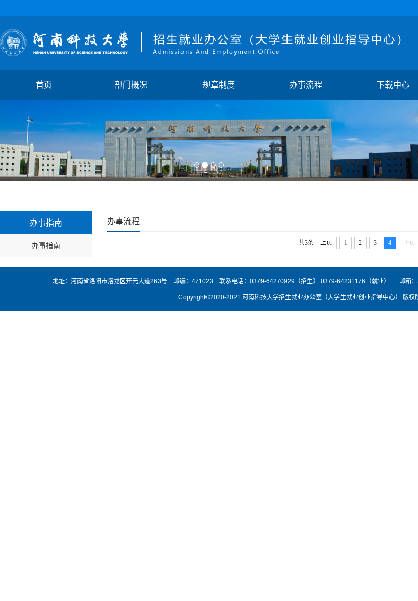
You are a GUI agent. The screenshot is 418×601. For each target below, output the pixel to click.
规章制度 (218, 84)
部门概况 (131, 84)
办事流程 (306, 84)
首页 (44, 84)
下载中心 (393, 84)
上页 (326, 243)
